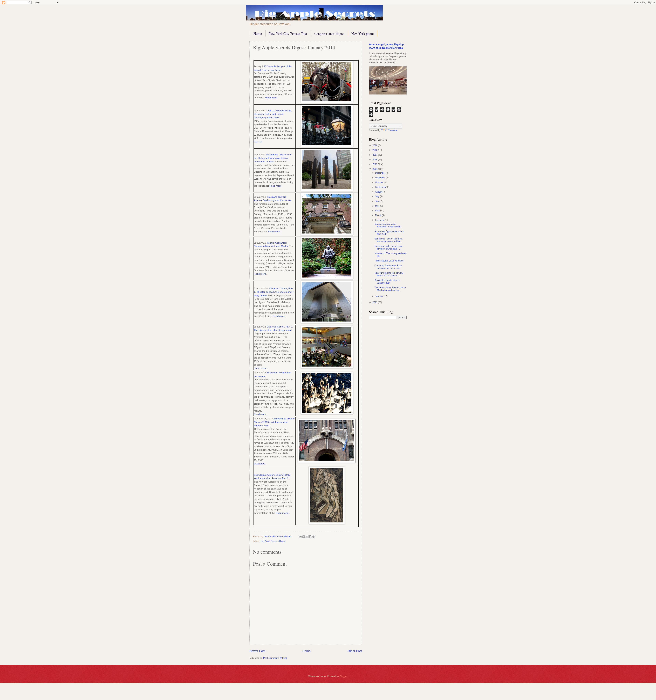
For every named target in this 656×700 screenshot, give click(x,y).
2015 (375, 164)
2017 (375, 155)
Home (258, 33)
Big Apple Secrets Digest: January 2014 (387, 281)
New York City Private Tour (288, 33)
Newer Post (257, 651)
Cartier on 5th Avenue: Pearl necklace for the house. (388, 266)
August (379, 192)
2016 (375, 159)
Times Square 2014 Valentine (389, 260)
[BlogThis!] (303, 536)
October (379, 182)
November (380, 177)
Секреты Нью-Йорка (329, 33)
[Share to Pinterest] (313, 536)
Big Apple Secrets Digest (273, 541)
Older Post (355, 651)
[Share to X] (307, 536)
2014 (375, 169)
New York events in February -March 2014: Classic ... (389, 274)
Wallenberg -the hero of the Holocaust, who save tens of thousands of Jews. (272, 158)
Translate (392, 130)
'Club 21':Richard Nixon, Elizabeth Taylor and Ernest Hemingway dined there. (273, 114)
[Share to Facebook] (310, 536)
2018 (375, 150)
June (378, 201)
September (381, 187)
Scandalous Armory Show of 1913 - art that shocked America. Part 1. (274, 422)
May (377, 206)
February (380, 220)
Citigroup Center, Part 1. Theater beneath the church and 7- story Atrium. (274, 292)
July (377, 196)
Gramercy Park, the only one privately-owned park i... (388, 247)
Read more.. (260, 274)
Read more (270, 97)
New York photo (362, 33)
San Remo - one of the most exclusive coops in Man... (388, 240)
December (380, 173)
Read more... (280, 316)
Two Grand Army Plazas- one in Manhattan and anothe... (390, 288)
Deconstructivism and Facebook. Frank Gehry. (387, 225)
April (377, 210)
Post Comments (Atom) (275, 658)
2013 (375, 302)
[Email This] (300, 536)
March (378, 215)
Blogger (343, 676)
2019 (375, 145)
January (379, 296)
